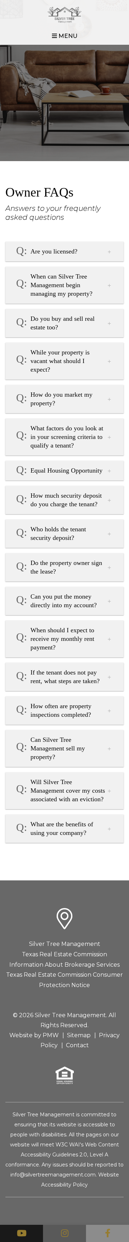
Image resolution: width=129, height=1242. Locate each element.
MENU (67, 36)
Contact (77, 1045)
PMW (51, 1035)
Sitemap (79, 1035)
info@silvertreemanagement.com (53, 1174)
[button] (21, 1233)
